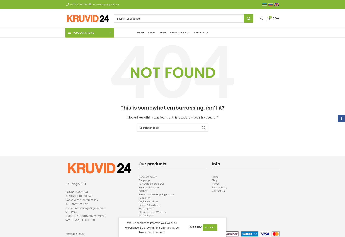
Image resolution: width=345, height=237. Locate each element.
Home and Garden (149, 187)
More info (195, 227)
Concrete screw (148, 176)
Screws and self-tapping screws (156, 194)
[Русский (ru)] (270, 4)
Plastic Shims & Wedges (152, 211)
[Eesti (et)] (264, 4)
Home (215, 176)
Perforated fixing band (151, 183)
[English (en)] (276, 4)
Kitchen (143, 190)
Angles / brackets (148, 201)
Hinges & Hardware (149, 204)
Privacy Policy (219, 187)
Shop (215, 180)
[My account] (261, 18)
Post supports (147, 208)
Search (248, 18)
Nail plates (144, 197)
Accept (210, 227)
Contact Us (218, 190)
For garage (144, 180)
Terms (215, 183)
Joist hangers (146, 215)
